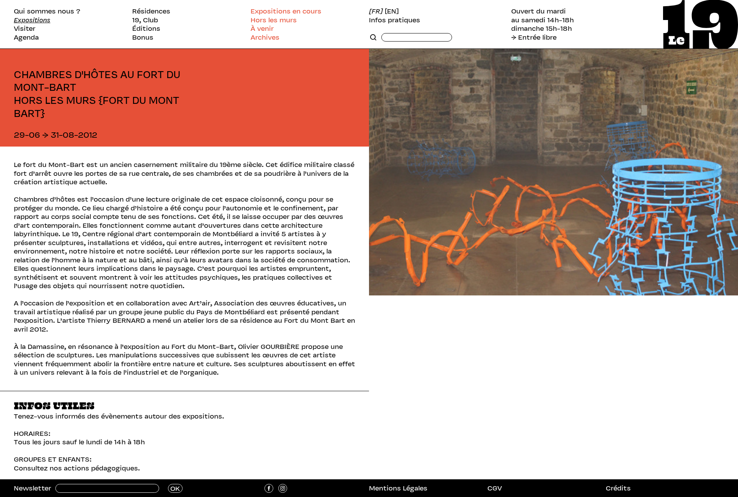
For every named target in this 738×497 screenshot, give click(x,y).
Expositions (32, 20)
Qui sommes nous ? (47, 11)
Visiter (24, 28)
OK (175, 488)
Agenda (26, 37)
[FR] (376, 11)
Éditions (146, 28)
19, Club (145, 20)
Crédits (618, 488)
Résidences (151, 11)
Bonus (142, 37)
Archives (265, 37)
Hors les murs (274, 20)
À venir (262, 28)
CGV (494, 488)
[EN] (392, 11)
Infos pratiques (394, 20)
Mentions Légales (398, 488)
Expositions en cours (286, 11)
